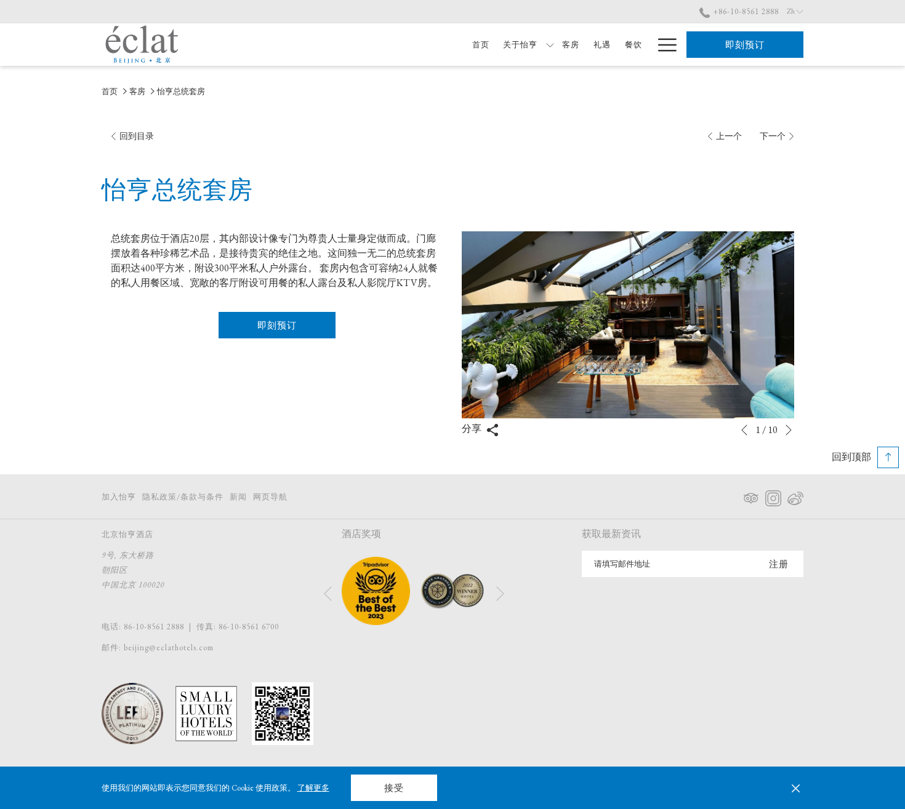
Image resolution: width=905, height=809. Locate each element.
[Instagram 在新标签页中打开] (773, 495)
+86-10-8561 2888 (744, 11)
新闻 (238, 497)
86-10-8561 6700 (249, 626)
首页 (110, 91)
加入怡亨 (119, 497)
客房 (137, 91)
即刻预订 (745, 44)
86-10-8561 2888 (154, 626)
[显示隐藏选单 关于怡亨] (550, 44)
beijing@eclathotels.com (169, 647)
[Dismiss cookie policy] (795, 788)
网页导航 (270, 497)
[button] (628, 324)
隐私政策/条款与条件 (182, 497)
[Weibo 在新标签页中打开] (795, 495)
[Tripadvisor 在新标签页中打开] (751, 495)
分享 (472, 428)
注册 (779, 564)
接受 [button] (394, 788)
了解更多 (313, 788)
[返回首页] (142, 44)
